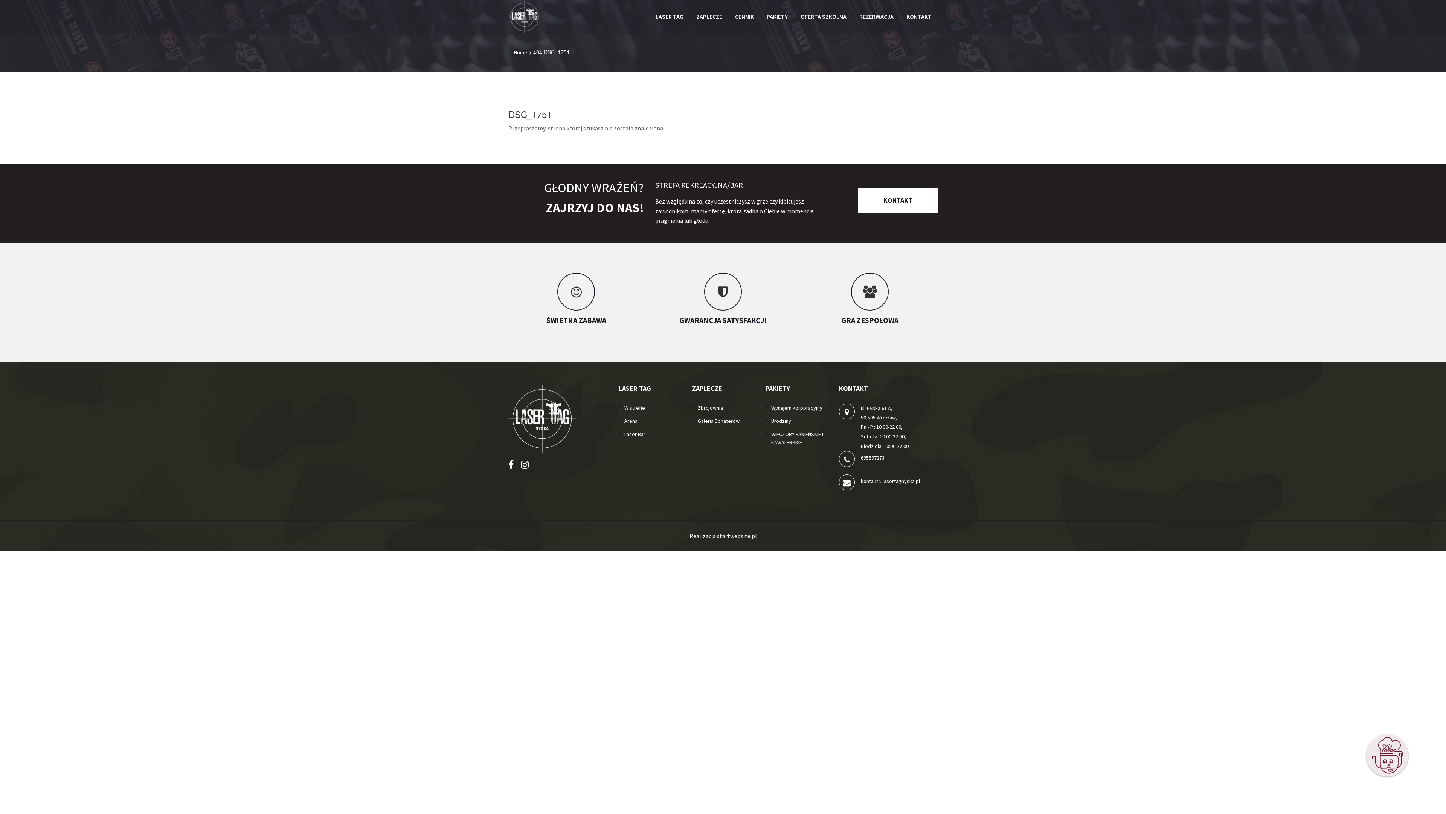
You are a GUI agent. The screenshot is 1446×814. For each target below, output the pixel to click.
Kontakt (897, 200)
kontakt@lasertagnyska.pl (890, 481)
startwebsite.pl (737, 536)
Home (520, 52)
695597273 (873, 457)
